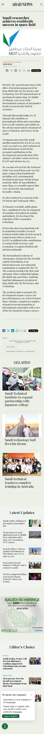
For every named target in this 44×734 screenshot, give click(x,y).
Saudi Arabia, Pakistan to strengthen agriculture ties (14, 523)
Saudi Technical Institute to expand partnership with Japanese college (18, 399)
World (5, 656)
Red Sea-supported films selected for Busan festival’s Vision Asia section (15, 578)
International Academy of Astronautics (20, 351)
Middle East (7, 675)
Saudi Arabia (10, 347)
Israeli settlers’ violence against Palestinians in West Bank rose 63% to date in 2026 (14, 552)
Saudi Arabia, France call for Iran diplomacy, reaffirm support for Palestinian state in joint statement (15, 663)
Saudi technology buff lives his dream (20, 442)
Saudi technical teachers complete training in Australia (19, 483)
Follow (37, 71)
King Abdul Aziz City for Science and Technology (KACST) (22, 341)
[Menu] (2, 4)
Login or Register (10, 716)
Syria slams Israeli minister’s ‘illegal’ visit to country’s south (14, 565)
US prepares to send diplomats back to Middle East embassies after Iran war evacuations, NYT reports (15, 537)
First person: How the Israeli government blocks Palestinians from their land (15, 682)
